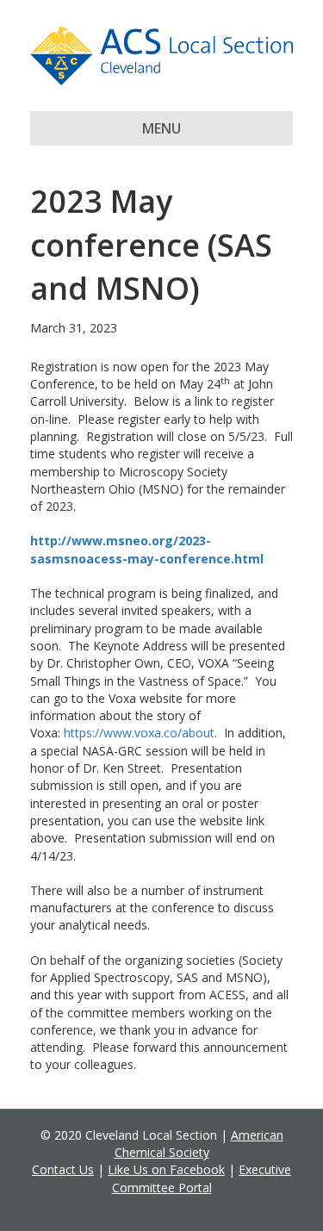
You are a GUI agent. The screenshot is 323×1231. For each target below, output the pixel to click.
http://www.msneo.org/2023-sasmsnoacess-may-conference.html (147, 549)
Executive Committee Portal (202, 1178)
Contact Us (63, 1169)
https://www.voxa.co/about (139, 732)
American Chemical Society (199, 1143)
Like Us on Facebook (166, 1169)
